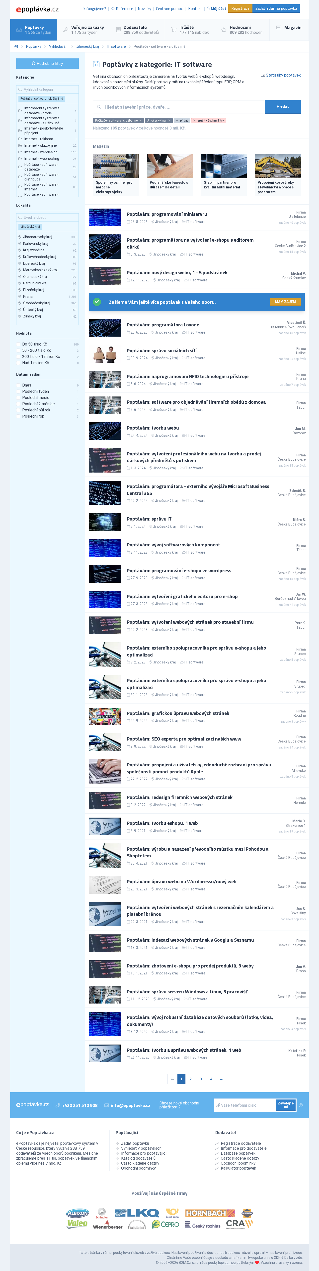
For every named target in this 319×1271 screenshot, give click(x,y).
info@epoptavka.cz (130, 1105)
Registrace (240, 8)
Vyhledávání (58, 46)
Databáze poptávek (238, 1153)
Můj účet (218, 8)
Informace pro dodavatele (244, 1148)
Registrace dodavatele (241, 1143)
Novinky (144, 8)
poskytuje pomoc (222, 1263)
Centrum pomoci (169, 8)
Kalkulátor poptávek (238, 1168)
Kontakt (195, 8)
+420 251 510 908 (79, 1105)
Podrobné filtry (49, 63)
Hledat (283, 106)
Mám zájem (285, 302)
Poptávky (33, 46)
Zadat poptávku (276, 8)
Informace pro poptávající (143, 1153)
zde (299, 1258)
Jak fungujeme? (93, 8)
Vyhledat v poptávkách (141, 1148)
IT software (116, 46)
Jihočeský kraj (87, 46)
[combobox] (183, 107)
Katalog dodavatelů (138, 1158)
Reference (124, 8)
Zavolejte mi (286, 1105)
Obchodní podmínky (138, 1168)
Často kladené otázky (140, 1163)
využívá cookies (157, 1253)
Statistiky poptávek (283, 75)
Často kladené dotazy (240, 1158)
